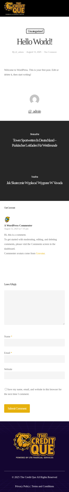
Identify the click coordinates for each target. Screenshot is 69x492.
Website (8, 369)
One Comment (50, 52)
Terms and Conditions (43, 486)
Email (8, 352)
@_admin (19, 52)
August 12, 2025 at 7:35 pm (16, 228)
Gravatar (40, 253)
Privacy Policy (22, 486)
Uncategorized (35, 31)
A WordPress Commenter (18, 225)
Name (8, 336)
